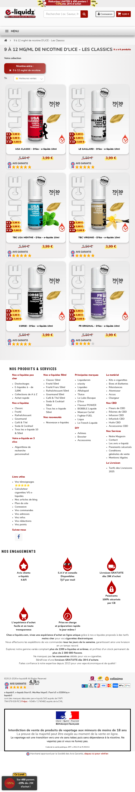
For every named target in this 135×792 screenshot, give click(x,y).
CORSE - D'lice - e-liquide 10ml (36, 326)
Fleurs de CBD (117, 408)
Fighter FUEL (85, 416)
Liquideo (82, 387)
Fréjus (24, 701)
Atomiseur (114, 391)
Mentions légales (118, 457)
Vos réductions (23, 521)
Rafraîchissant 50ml (57, 391)
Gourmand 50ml (55, 394)
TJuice (81, 394)
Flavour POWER (87, 405)
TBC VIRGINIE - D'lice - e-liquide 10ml (99, 237)
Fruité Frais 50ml (55, 387)
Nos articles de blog (26, 499)
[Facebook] (18, 537)
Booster (82, 437)
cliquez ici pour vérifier (96, 754)
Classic (19, 408)
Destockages (22, 384)
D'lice (81, 401)
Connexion (106, 14)
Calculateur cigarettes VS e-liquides (24, 492)
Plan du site (21, 503)
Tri (5, 78)
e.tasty (81, 384)
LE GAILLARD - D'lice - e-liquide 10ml (99, 149)
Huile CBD (115, 422)
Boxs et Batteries (118, 384)
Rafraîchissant (23, 415)
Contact (113, 440)
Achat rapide (22, 398)
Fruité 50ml (52, 384)
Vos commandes (24, 510)
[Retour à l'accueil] (5, 40)
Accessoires (84, 440)
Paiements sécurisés (120, 447)
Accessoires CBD (118, 426)
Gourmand (21, 419)
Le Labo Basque (87, 398)
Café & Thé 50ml (55, 398)
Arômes (82, 433)
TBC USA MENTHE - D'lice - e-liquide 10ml (36, 237)
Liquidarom (84, 380)
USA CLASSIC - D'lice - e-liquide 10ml (36, 149)
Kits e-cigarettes (118, 380)
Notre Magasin (117, 436)
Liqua (81, 419)
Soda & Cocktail (24, 426)
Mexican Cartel (86, 412)
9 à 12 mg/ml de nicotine (26, 70)
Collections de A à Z (26, 394)
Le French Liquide (87, 423)
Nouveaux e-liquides (57, 422)
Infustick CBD (117, 419)
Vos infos (20, 517)
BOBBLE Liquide (87, 408)
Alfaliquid (83, 391)
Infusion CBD (116, 415)
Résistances (115, 387)
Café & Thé (21, 422)
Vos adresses (22, 514)
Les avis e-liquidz (118, 443)
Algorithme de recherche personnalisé (23, 451)
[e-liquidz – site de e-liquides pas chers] (20, 14)
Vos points (21, 524)
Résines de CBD (118, 412)
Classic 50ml (53, 380)
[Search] (84, 14)
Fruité (18, 412)
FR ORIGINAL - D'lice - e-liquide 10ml (99, 326)
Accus (112, 394)
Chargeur (114, 398)
